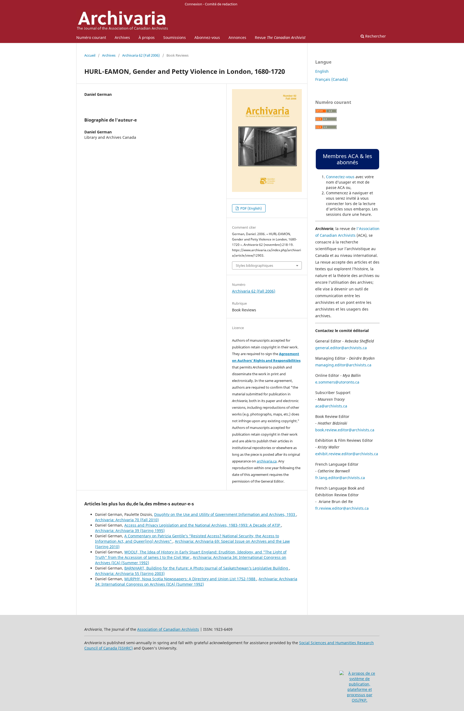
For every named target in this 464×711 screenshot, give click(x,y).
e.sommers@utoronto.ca (337, 382)
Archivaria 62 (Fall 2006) (141, 55)
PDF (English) (251, 208)
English (322, 71)
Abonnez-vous (207, 37)
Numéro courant (91, 37)
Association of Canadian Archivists (168, 629)
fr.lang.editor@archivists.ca (340, 477)
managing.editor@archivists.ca (343, 364)
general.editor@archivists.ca (341, 347)
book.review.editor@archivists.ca (344, 429)
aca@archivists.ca (331, 406)
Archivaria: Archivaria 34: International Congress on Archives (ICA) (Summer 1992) (196, 581)
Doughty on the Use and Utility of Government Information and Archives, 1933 (225, 514)
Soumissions (174, 37)
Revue (280, 37)
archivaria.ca (267, 461)
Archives (122, 37)
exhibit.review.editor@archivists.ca (346, 453)
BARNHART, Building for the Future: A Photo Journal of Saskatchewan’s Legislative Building (206, 568)
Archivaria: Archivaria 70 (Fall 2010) (127, 519)
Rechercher (375, 36)
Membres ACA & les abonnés (347, 159)
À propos (147, 37)
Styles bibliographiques (254, 265)
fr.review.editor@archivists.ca (342, 508)
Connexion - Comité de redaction (211, 4)
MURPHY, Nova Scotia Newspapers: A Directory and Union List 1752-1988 (190, 578)
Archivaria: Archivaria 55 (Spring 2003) (130, 573)
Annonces (237, 37)
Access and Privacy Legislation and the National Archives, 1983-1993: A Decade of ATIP (202, 525)
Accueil (89, 55)
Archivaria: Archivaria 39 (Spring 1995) (130, 530)
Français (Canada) (331, 79)
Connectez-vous (340, 176)
